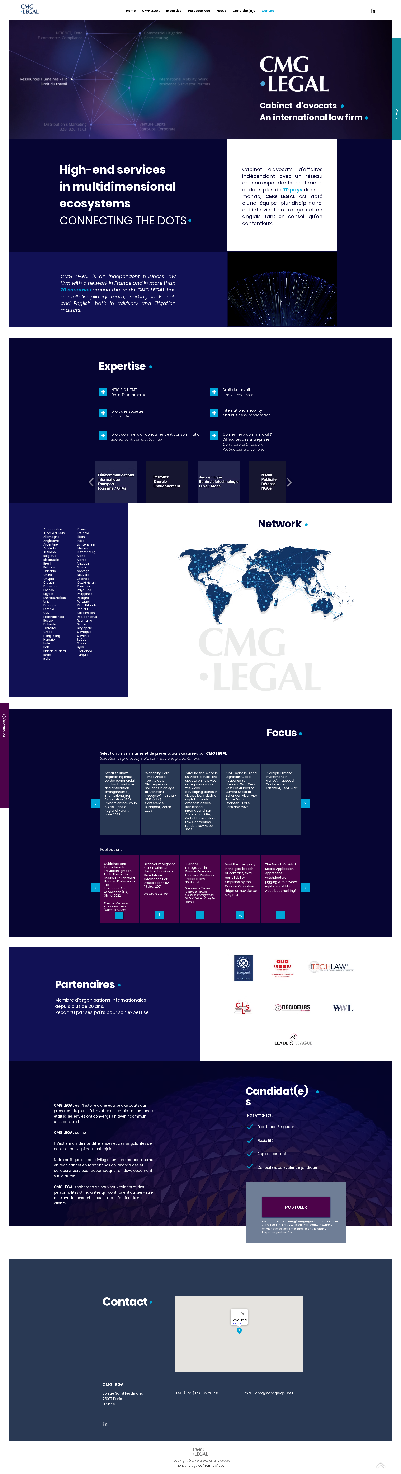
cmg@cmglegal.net (303, 1221)
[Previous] (95, 804)
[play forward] (289, 482)
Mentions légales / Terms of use (200, 1466)
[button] (396, 116)
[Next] (305, 804)
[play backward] (91, 482)
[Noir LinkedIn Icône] (373, 11)
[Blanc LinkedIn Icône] (105, 1424)
